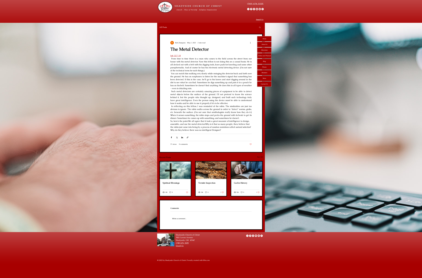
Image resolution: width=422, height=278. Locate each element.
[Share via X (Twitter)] (177, 137)
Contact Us (264, 84)
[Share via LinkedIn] (182, 137)
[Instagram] (254, 9)
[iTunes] (262, 9)
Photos (264, 67)
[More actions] (250, 42)
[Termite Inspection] (211, 170)
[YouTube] (257, 9)
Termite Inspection (206, 183)
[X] (248, 9)
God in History (240, 183)
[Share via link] (187, 137)
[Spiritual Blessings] (175, 170)
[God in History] (246, 170)
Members (264, 73)
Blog (264, 61)
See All (260, 157)
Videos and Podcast (264, 56)
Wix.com (206, 260)
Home (264, 39)
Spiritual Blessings (171, 183)
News (264, 78)
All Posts (163, 27)
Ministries (264, 50)
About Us (264, 44)
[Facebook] (251, 9)
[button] (260, 27)
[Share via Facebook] (171, 137)
